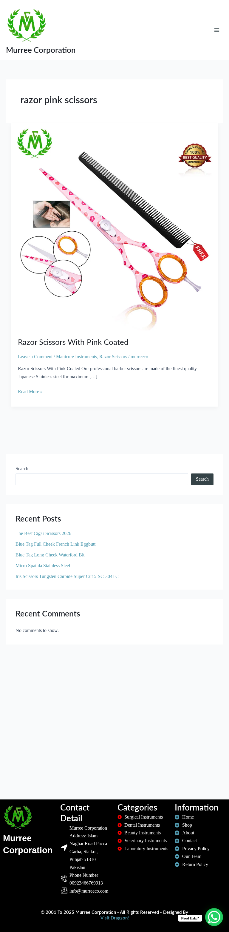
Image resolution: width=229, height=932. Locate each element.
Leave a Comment (35, 356)
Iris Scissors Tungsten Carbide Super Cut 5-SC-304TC (67, 576)
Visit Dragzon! (114, 918)
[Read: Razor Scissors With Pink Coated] (114, 226)
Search (22, 468)
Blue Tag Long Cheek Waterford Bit (50, 554)
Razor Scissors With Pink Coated (73, 342)
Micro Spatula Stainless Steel (43, 565)
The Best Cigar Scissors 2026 (43, 533)
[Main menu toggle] (217, 30)
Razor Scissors (113, 356)
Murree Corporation (41, 50)
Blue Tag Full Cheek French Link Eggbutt (55, 544)
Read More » (30, 391)
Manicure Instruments (76, 356)
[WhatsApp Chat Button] (214, 917)
